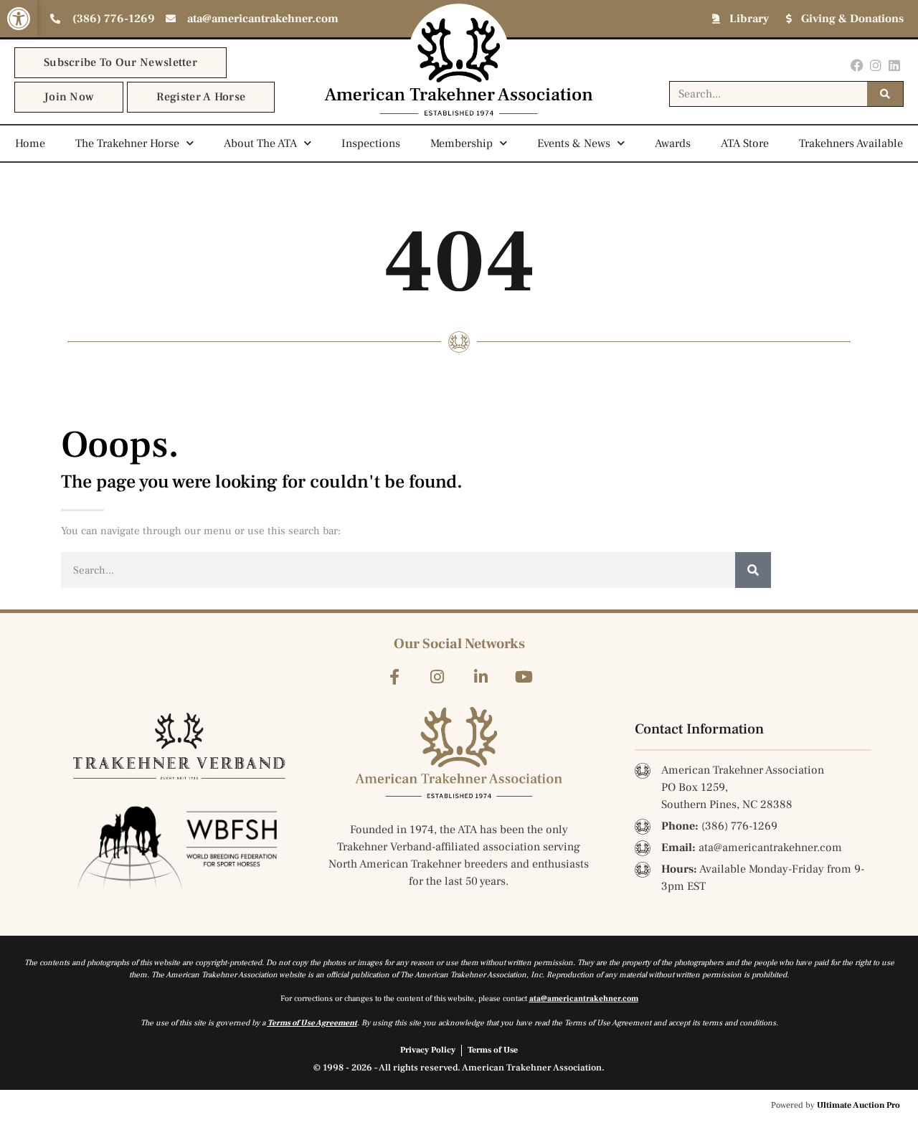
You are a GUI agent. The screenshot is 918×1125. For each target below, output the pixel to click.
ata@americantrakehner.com (583, 998)
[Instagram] (876, 65)
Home (30, 143)
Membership (461, 143)
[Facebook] (857, 65)
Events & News (573, 143)
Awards (673, 143)
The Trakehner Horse (127, 143)
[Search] (885, 94)
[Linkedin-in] (480, 676)
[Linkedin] (895, 65)
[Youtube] (523, 676)
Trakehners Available (851, 143)
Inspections (370, 143)
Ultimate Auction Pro (858, 1105)
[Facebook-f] (394, 676)
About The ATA (260, 143)
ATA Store (745, 143)
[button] (18, 18)
